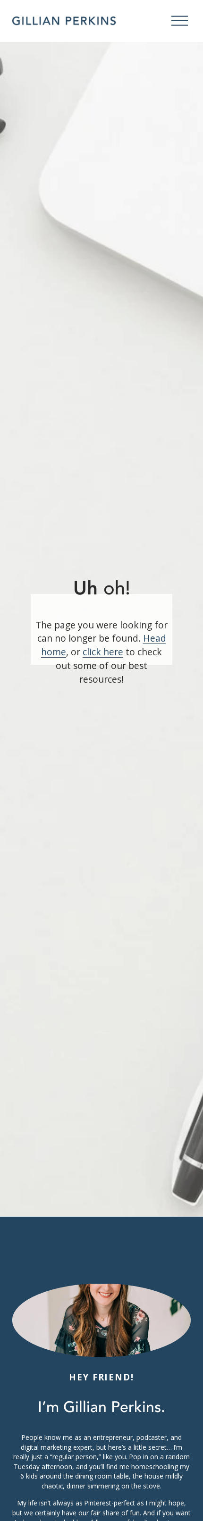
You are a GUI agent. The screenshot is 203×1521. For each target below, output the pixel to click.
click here (103, 651)
